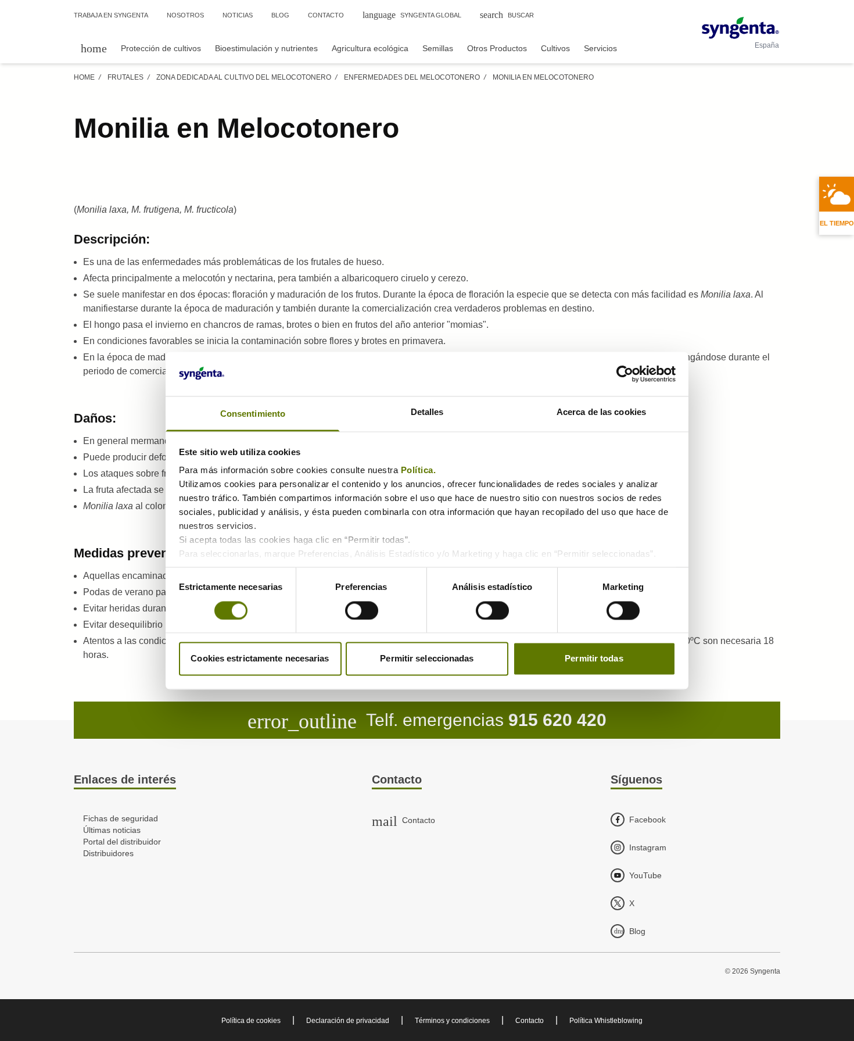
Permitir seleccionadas (426, 659)
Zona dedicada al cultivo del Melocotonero (243, 77)
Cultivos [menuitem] (555, 48)
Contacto (529, 1021)
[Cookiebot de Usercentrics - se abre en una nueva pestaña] (625, 373)
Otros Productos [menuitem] (497, 48)
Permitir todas (594, 659)
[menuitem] (94, 48)
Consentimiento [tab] (252, 414)
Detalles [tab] (427, 412)
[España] (740, 28)
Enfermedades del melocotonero (412, 77)
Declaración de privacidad (347, 1021)
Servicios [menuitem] (600, 48)
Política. (420, 470)
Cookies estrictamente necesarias (260, 659)
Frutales (125, 77)
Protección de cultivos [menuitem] (161, 48)
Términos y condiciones (452, 1021)
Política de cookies (251, 1021)
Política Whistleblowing (606, 1021)
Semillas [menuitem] (437, 48)
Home (84, 77)
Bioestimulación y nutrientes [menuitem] (266, 48)
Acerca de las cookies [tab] (601, 412)
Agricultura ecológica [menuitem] (370, 48)
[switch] (361, 610)
